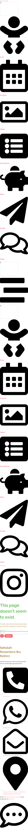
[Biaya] (14, 190)
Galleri (2, 129)
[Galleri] (14, 125)
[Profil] (14, 53)
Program (3, 95)
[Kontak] (14, 224)
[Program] (14, 91)
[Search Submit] (2, 636)
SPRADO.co (12, 799)
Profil (2, 57)
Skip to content (4, 1)
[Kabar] (14, 255)
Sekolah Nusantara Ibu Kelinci (12, 797)
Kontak (2, 228)
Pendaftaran (4, 163)
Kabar (2, 259)
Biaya (2, 194)
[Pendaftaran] (14, 159)
